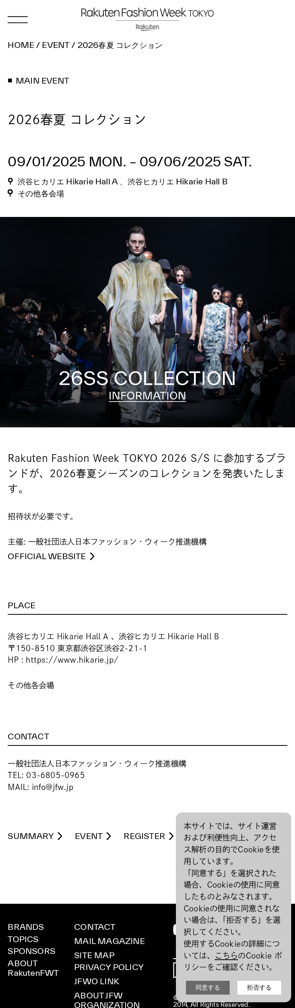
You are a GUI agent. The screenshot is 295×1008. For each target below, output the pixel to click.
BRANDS (26, 926)
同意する (208, 987)
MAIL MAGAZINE (109, 941)
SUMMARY (30, 836)
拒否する (259, 987)
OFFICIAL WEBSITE (47, 556)
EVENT (89, 836)
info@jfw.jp (52, 787)
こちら (226, 955)
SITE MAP (94, 955)
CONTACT (94, 926)
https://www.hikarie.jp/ (72, 659)
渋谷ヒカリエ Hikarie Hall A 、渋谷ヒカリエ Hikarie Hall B (122, 181)
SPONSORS (31, 950)
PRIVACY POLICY (109, 967)
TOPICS (23, 939)
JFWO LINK (96, 981)
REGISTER (144, 836)
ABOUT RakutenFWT (33, 968)
